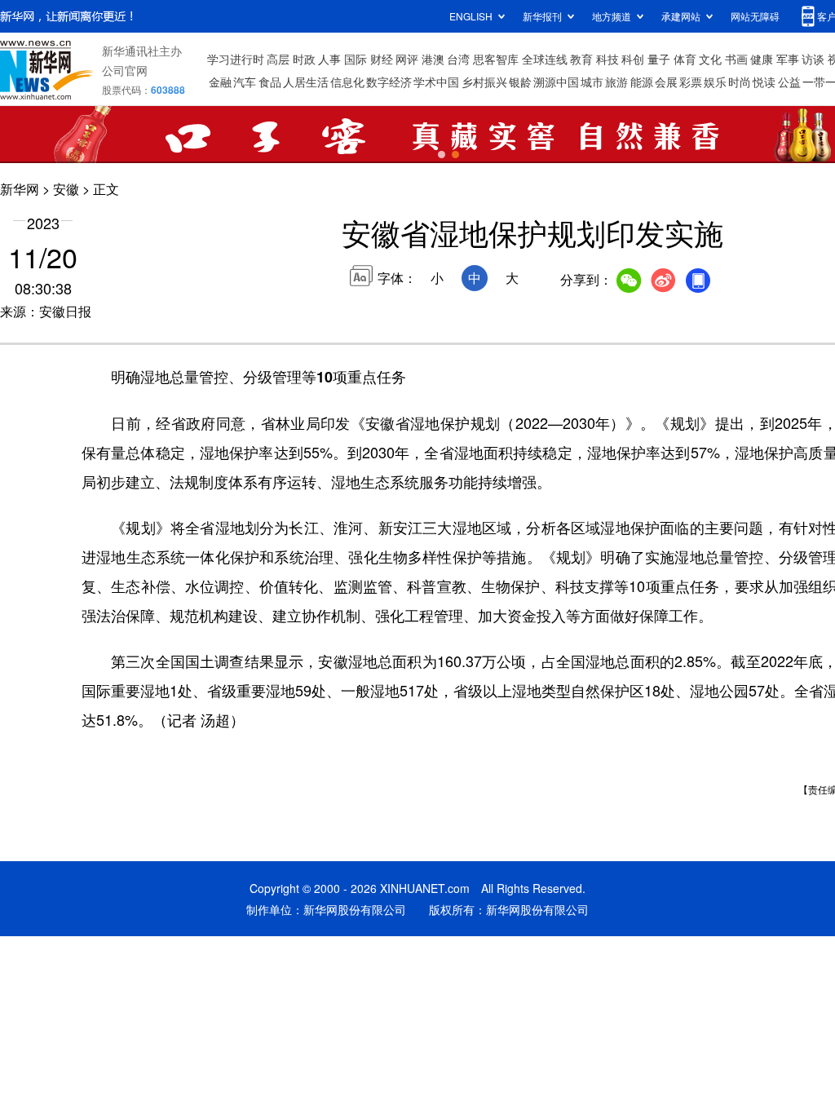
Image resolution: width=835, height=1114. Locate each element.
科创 (632, 59)
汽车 (244, 81)
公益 (789, 81)
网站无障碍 (755, 16)
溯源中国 (556, 81)
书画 (736, 59)
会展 (666, 81)
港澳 (433, 59)
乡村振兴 (484, 81)
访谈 (813, 59)
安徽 (66, 188)
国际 (355, 59)
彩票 (690, 81)
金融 (220, 81)
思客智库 (496, 59)
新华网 (19, 188)
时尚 (739, 81)
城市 (592, 81)
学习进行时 (235, 59)
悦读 (764, 81)
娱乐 (715, 81)
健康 (761, 59)
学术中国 (436, 81)
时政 (304, 59)
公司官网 (125, 70)
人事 (329, 59)
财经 (381, 59)
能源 (641, 81)
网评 (406, 59)
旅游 (616, 81)
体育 (685, 59)
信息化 (347, 81)
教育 (581, 59)
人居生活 (306, 81)
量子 (658, 59)
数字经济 (389, 81)
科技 (607, 59)
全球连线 (545, 59)
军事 (787, 59)
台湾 (458, 59)
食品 (269, 81)
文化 (710, 59)
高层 (278, 59)
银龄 (520, 81)
